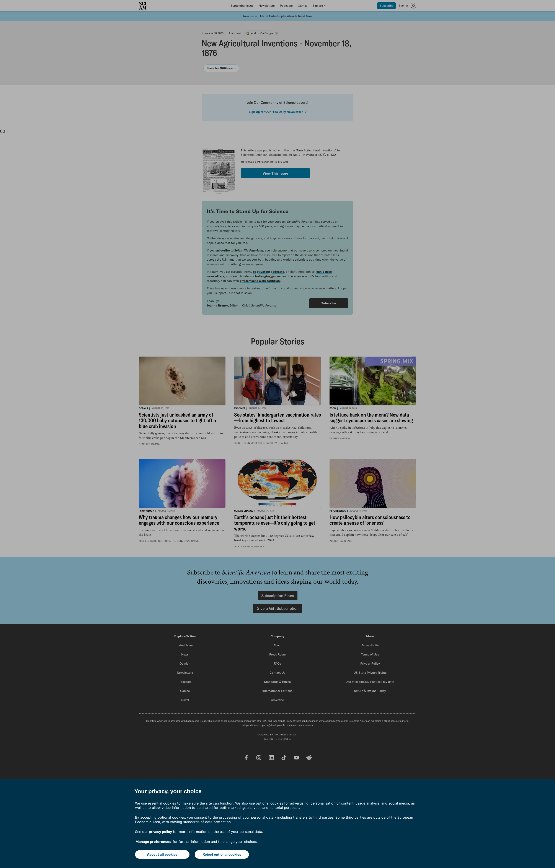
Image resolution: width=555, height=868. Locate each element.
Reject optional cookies (221, 854)
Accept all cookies (162, 854)
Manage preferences (153, 841)
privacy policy (160, 831)
